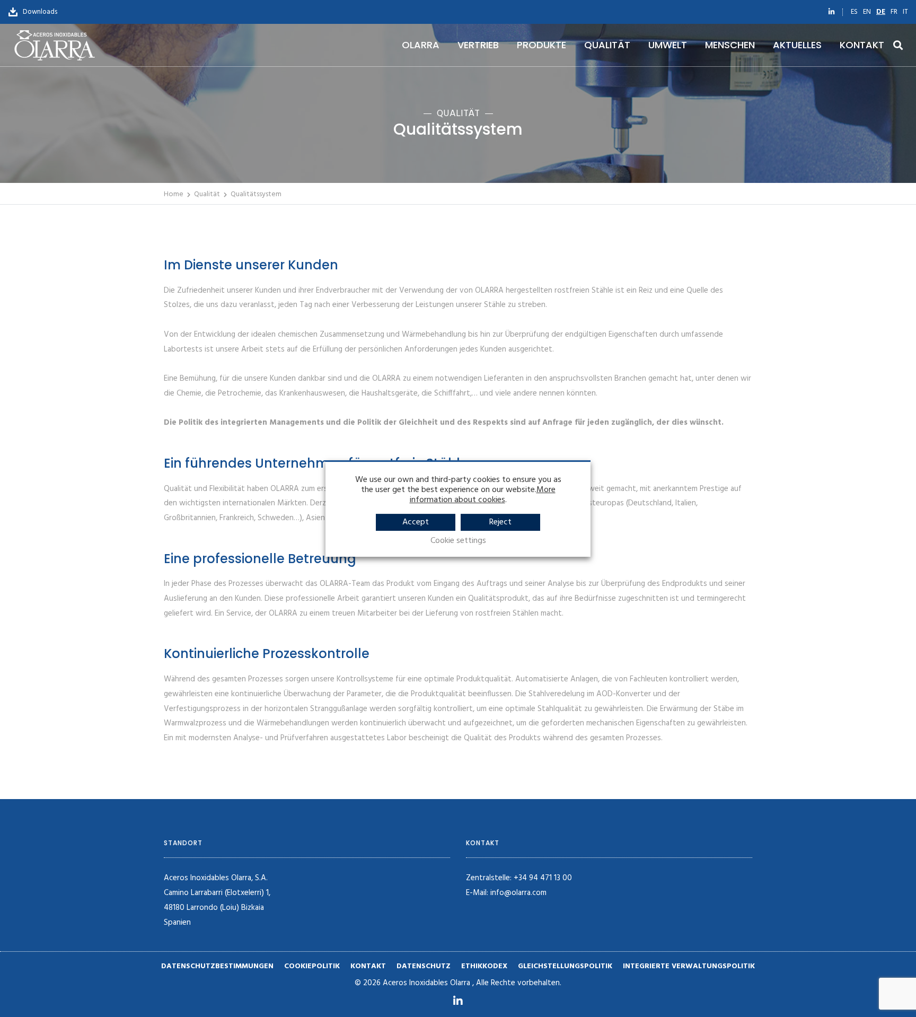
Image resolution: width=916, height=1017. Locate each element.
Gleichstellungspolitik (565, 966)
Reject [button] (500, 522)
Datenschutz (424, 966)
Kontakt (368, 966)
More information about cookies (483, 495)
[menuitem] (854, 11)
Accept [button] (415, 522)
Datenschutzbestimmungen (217, 966)
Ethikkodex (484, 966)
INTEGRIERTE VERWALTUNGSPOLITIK (689, 966)
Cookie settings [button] (458, 541)
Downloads (38, 11)
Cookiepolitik (312, 966)
